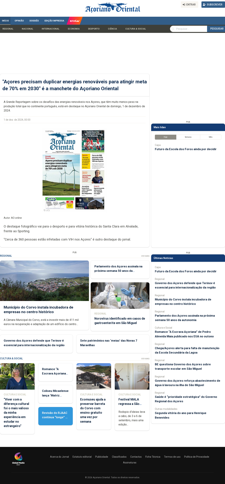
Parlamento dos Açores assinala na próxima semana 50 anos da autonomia (118, 271)
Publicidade (101, 456)
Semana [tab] (188, 137)
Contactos (136, 456)
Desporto (93, 29)
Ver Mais (145, 256)
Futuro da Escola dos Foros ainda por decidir (186, 149)
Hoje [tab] (165, 137)
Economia (74, 29)
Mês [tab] (211, 137)
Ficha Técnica (152, 456)
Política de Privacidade (196, 456)
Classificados (119, 456)
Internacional (50, 29)
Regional (7, 29)
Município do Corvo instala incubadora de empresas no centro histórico (38, 309)
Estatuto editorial (82, 456)
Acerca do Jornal (59, 456)
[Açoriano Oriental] (18, 465)
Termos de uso (172, 456)
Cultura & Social (135, 29)
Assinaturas (129, 462)
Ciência (112, 29)
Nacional (27, 29)
